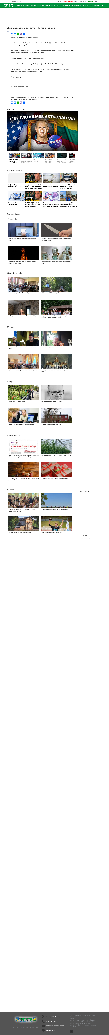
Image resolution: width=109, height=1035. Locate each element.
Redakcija (11, 31)
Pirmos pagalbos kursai (86, 538)
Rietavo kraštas (36, 5)
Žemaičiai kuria (86, 5)
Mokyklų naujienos (47, 5)
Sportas (67, 5)
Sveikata (56, 5)
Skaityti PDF (90, 1)
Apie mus (59, 1)
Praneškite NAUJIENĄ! (68, 1)
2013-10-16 (19, 31)
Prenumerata (83, 1)
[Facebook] (96, 1)
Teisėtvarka (26, 5)
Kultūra (62, 5)
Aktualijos (19, 5)
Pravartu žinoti (95, 5)
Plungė (10, 381)
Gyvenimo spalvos (76, 5)
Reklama (76, 1)
